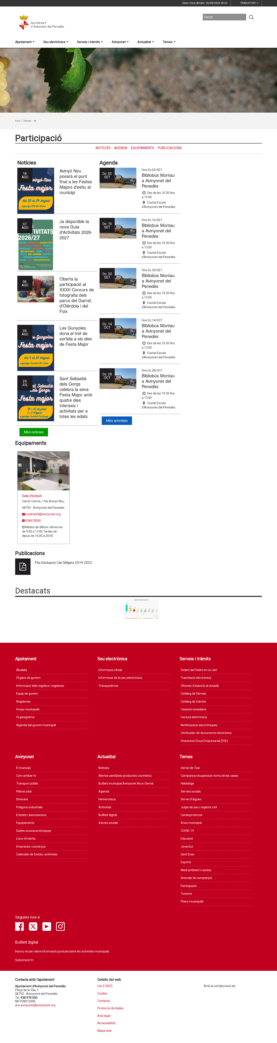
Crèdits (102, 993)
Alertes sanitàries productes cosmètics (125, 775)
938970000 (33, 520)
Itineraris (22, 799)
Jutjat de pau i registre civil (199, 807)
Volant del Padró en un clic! (199, 670)
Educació (187, 838)
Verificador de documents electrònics (206, 733)
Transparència (108, 685)
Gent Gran (187, 854)
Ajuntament (23, 42)
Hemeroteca (107, 799)
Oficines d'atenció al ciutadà (200, 685)
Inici (17, 120)
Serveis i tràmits (88, 42)
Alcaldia (21, 670)
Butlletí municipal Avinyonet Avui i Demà (125, 783)
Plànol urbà (24, 791)
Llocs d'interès (26, 838)
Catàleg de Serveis (193, 693)
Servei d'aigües (191, 799)
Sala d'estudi (32, 496)
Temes (167, 42)
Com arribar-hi (26, 775)
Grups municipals (28, 709)
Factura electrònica (194, 717)
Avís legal (103, 1015)
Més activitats (117, 421)
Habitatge (187, 783)
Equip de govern (27, 693)
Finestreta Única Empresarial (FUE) (204, 741)
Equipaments (142, 148)
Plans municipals (192, 901)
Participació (189, 886)
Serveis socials (191, 791)
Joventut (187, 846)
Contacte (103, 1001)
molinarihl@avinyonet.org (43, 514)
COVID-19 (187, 830)
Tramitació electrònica (196, 677)
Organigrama (25, 717)
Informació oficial (110, 670)
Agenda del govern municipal (36, 725)
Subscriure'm (24, 960)
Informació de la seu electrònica (120, 677)
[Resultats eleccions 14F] (141, 609)
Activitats (104, 807)
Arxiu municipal (191, 823)
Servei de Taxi (190, 768)
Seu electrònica (54, 42)
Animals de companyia (196, 878)
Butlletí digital (107, 815)
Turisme (186, 893)
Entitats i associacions (31, 815)
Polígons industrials (29, 807)
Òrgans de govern (28, 677)
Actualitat (144, 42)
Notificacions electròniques (199, 725)
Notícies (103, 148)
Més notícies (34, 432)
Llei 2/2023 (105, 986)
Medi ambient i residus (196, 870)
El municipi (23, 768)
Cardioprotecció (191, 815)
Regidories (23, 701)
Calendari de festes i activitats (36, 854)
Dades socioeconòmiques (33, 830)
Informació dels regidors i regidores (40, 685)
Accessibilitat (106, 1023)
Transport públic (27, 783)
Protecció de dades (110, 1008)
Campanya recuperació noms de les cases (209, 775)
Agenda (120, 148)
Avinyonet (119, 42)
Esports (186, 862)
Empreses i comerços (31, 846)
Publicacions (170, 148)
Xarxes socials (108, 823)
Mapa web (104, 1030)
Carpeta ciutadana (193, 709)
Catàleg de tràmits (193, 701)
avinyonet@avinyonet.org (38, 1005)
